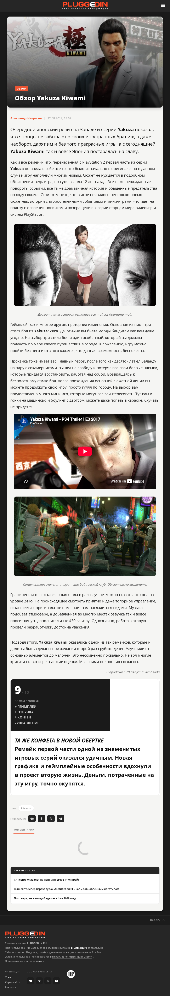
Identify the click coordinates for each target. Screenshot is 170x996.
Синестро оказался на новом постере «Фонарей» (47, 879)
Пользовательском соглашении (24, 961)
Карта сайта (12, 982)
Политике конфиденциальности (72, 956)
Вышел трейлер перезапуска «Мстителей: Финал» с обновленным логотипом (66, 889)
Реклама (10, 987)
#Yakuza (26, 808)
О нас (8, 977)
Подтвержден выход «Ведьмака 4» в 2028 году (45, 898)
